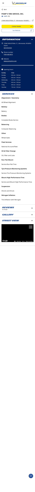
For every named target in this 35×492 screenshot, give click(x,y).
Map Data (19, 241)
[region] (17, 233)
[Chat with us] (31, 476)
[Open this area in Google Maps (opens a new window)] (5, 241)
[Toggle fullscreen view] (31, 227)
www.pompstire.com (10, 61)
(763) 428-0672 (8, 54)
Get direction (8, 48)
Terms (23, 241)
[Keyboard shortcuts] (14, 241)
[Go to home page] (19, 3)
